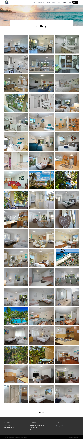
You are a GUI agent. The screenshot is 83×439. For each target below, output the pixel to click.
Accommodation (40, 2)
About (59, 2)
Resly (78, 437)
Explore (53, 2)
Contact (69, 2)
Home (34, 2)
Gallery (64, 2)
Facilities (48, 2)
